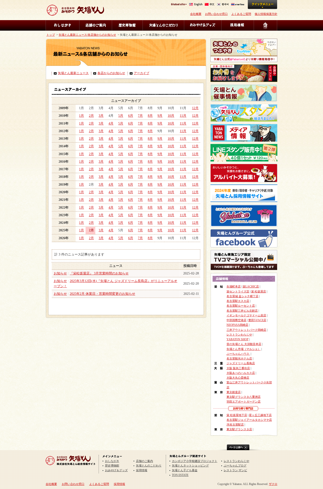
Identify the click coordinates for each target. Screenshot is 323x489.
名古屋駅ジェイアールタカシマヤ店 (249, 420)
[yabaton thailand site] (237, 5)
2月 (91, 115)
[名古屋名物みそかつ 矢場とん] (75, 13)
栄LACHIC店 (251, 286)
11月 (183, 115)
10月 (171, 115)
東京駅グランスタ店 (239, 429)
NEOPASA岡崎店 (237, 325)
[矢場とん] (71, 466)
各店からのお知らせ (111, 73)
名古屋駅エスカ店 (238, 301)
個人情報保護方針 (266, 14)
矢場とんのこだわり (163, 25)
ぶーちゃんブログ (235, 465)
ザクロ (273, 484)
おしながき (62, 25)
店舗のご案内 (95, 25)
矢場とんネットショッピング (190, 465)
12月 (195, 108)
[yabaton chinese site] (209, 5)
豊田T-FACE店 (257, 320)
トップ (50, 34)
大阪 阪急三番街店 (238, 368)
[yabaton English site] (195, 5)
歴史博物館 (127, 25)
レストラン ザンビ (235, 470)
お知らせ (60, 273)
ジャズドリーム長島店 (241, 363)
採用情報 (237, 25)
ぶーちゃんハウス (238, 353)
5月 (120, 115)
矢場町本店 (234, 286)
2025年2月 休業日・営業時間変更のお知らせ (102, 294)
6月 (130, 115)
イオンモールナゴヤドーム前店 (246, 315)
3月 (101, 115)
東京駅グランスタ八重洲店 (244, 397)
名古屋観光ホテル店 (239, 358)
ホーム (265, 25)
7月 (140, 115)
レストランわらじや (239, 334)
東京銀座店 (234, 392)
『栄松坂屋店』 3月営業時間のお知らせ (99, 273)
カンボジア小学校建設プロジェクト (194, 461)
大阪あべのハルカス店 (241, 373)
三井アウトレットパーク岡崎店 (246, 330)
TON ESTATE (180, 475)
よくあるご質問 (241, 14)
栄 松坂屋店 (258, 291)
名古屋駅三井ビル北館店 (242, 310)
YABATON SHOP (238, 339)
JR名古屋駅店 (235, 424)
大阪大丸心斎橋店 (238, 377)
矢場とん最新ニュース (73, 73)
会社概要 (195, 14)
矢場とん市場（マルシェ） (244, 349)
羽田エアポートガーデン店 (244, 401)
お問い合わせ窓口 (216, 14)
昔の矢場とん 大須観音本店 (244, 344)
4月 (111, 123)
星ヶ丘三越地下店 (260, 415)
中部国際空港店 (236, 320)
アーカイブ (141, 73)
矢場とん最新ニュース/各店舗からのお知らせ (87, 34)
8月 (150, 115)
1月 (81, 115)
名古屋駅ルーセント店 (241, 305)
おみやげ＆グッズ (202, 25)
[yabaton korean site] (223, 5)
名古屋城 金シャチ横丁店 (242, 296)
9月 (159, 115)
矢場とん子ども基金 (184, 470)
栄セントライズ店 (238, 291)
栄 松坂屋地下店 (237, 415)
